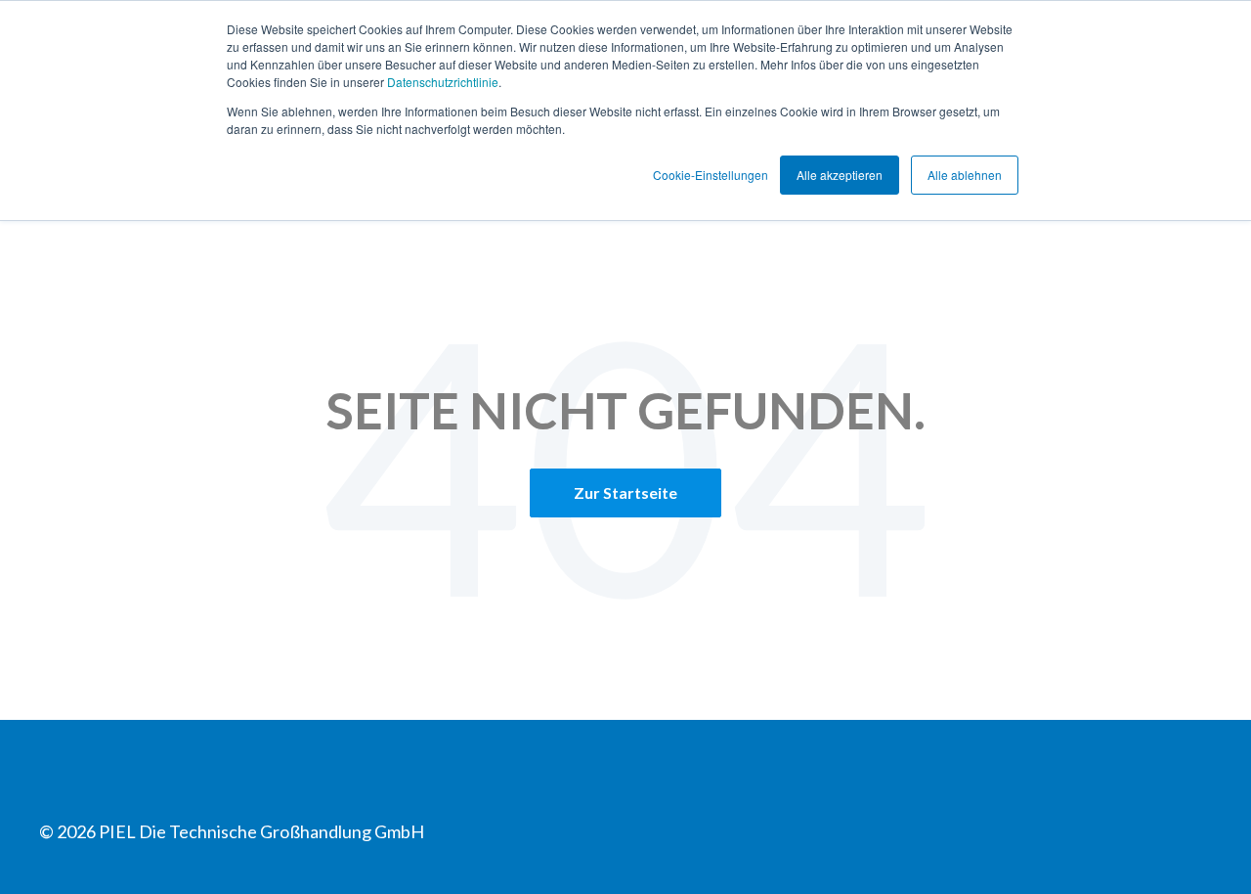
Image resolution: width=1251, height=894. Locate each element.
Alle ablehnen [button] (964, 174)
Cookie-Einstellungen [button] (710, 174)
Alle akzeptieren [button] (840, 174)
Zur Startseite (625, 492)
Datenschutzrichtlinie (442, 81)
